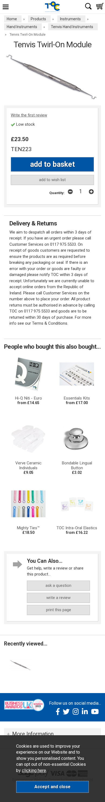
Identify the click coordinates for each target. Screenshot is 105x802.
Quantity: (57, 193)
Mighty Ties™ (28, 527)
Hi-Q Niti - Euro (28, 398)
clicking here (34, 770)
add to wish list (52, 179)
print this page (58, 609)
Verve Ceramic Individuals (28, 465)
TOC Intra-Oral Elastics (77, 527)
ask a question (58, 585)
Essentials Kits (77, 398)
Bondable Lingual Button (77, 465)
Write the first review (29, 115)
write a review (58, 597)
